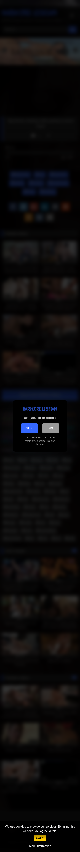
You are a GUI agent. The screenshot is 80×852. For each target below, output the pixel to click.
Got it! (40, 838)
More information (40, 846)
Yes (29, 428)
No (51, 428)
